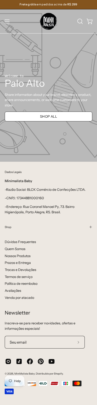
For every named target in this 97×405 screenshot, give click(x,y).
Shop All (48, 116)
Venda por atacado (19, 298)
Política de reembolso (21, 283)
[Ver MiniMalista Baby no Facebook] (29, 361)
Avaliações (13, 291)
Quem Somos (15, 249)
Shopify (58, 373)
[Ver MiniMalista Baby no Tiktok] (19, 361)
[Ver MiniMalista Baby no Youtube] (51, 361)
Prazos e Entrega (18, 263)
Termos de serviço (18, 277)
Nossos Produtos (18, 256)
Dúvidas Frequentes (20, 242)
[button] (79, 21)
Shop (8, 227)
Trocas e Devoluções (20, 270)
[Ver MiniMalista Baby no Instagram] (8, 361)
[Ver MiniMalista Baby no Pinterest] (40, 361)
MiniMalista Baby (24, 373)
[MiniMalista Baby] (48, 21)
